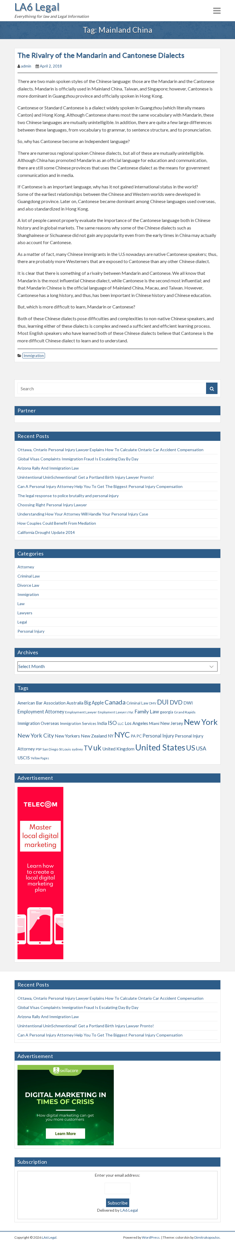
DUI (163, 702)
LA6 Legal (36, 6)
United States (160, 747)
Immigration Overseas (38, 723)
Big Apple (94, 703)
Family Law (146, 711)
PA (133, 736)
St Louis (65, 749)
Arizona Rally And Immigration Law (48, 468)
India (102, 723)
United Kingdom (118, 748)
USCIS (23, 757)
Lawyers (24, 612)
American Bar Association (41, 702)
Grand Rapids (184, 712)
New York (201, 722)
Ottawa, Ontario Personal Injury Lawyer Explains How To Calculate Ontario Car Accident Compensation (110, 449)
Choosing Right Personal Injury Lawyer (52, 504)
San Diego (50, 749)
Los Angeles (136, 723)
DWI (188, 702)
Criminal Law (28, 576)
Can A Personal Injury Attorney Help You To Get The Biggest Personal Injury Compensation (100, 486)
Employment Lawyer (81, 712)
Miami (154, 723)
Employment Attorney (40, 712)
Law (21, 603)
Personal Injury (30, 631)
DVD (176, 702)
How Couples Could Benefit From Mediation (56, 523)
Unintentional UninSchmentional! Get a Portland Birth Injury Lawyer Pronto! (85, 477)
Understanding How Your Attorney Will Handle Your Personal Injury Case (82, 514)
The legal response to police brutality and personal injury (68, 495)
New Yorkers (67, 735)
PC (139, 736)
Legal (22, 621)
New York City (35, 735)
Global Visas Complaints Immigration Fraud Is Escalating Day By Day (77, 458)
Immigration (33, 355)
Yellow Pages (40, 758)
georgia (166, 712)
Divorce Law (28, 585)
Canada (115, 702)
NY (110, 735)
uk (97, 747)
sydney (77, 749)
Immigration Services (78, 723)
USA (201, 748)
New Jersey (171, 723)
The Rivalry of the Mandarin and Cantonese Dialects (100, 55)
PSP (39, 749)
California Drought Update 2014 (46, 532)
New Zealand (94, 735)
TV (88, 748)
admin (26, 66)
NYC (122, 734)
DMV (152, 703)
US (190, 747)
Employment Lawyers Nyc (116, 712)
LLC (121, 723)
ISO (112, 722)
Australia (74, 702)
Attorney (25, 566)
